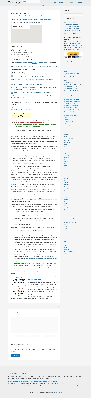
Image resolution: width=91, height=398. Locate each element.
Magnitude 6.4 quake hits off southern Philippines (31, 93)
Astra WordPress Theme (56, 392)
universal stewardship (69, 237)
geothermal (66, 157)
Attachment (13, 344)
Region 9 (43, 19)
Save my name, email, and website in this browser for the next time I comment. (30, 341)
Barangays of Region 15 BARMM (71, 90)
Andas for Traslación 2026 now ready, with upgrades (32, 76)
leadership (66, 188)
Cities (66, 2)
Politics (65, 209)
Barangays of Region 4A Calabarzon (72, 99)
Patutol (17, 66)
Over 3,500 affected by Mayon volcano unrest (30, 84)
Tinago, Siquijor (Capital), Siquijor (71, 26)
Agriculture (66, 69)
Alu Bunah (15, 64)
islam (65, 186)
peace (65, 205)
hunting (65, 180)
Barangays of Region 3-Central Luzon (72, 97)
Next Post (57, 306)
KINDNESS (79, 45)
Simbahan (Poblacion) (28, 66)
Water (65, 245)
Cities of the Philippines (69, 121)
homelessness (67, 174)
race (65, 220)
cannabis (66, 117)
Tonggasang (42, 66)
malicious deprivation (68, 193)
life (64, 190)
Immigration (66, 184)
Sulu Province (28, 62)
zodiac (65, 253)
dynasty (65, 132)
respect (65, 226)
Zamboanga (14, 2)
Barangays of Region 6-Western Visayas (73, 105)
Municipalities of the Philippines (71, 197)
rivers (65, 228)
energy (65, 136)
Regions (54, 2)
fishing (65, 146)
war (65, 243)
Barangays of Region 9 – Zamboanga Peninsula (30, 15)
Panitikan (13, 66)
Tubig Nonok (48, 66)
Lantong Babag (34, 64)
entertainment (67, 140)
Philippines (48, 19)
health (65, 165)
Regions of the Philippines (70, 222)
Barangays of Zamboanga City (70, 115)
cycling (65, 130)
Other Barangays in (30, 22)
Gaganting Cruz (67, 153)
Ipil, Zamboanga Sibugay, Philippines (72, 22)
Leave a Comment (15, 15)
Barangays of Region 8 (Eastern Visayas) (73, 109)
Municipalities (72, 2)
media (65, 195)
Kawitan (24, 64)
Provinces (60, 2)
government (66, 161)
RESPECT (74, 45)
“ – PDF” (25, 109)
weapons (66, 247)
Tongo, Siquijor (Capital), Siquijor (71, 24)
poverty (65, 211)
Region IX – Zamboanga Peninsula (41, 62)
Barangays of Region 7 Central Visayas (72, 107)
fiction (65, 144)
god (65, 159)
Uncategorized (67, 235)
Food (65, 148)
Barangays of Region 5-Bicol (70, 103)
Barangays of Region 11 (69, 82)
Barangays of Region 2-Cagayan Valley (72, 95)
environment (67, 142)
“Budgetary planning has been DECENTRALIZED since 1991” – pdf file (41, 258)
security (66, 232)
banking (66, 71)
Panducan (53, 64)
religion (65, 224)
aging (65, 67)
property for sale (67, 213)
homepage (66, 176)
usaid (65, 241)
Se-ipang (21, 66)
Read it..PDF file (43, 168)
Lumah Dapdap (41, 64)
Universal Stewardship (75, 47)
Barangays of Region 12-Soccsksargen (72, 84)
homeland (66, 172)
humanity (66, 178)
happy (65, 163)
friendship (66, 151)
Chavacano (79, 2)
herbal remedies (67, 167)
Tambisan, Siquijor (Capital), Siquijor (72, 30)
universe (66, 239)
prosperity (66, 216)
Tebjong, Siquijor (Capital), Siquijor (71, 28)
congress (66, 127)
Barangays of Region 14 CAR (70, 88)
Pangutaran (25, 19)
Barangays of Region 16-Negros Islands (72, 92)
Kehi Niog (28, 64)
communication (67, 125)
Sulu (37, 19)
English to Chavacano (68, 138)
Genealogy (66, 155)
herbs (65, 169)
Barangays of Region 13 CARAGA (71, 86)
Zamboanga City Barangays (70, 251)
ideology (66, 182)
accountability (67, 64)
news (65, 201)
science (65, 230)
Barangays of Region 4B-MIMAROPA (72, 101)
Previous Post (12, 306)
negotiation (66, 199)
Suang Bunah (36, 66)
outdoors (66, 203)
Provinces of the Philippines (70, 218)
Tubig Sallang (54, 66)
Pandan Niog (47, 64)
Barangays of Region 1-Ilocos (70, 76)
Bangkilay (19, 64)
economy (66, 134)
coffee (65, 123)
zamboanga (66, 249)
